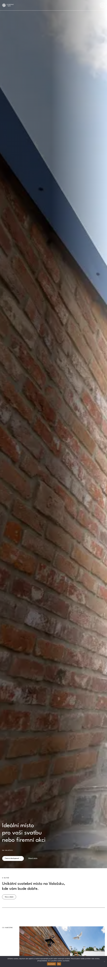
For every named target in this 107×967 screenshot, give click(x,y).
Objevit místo (32, 858)
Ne (59, 964)
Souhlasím (51, 964)
